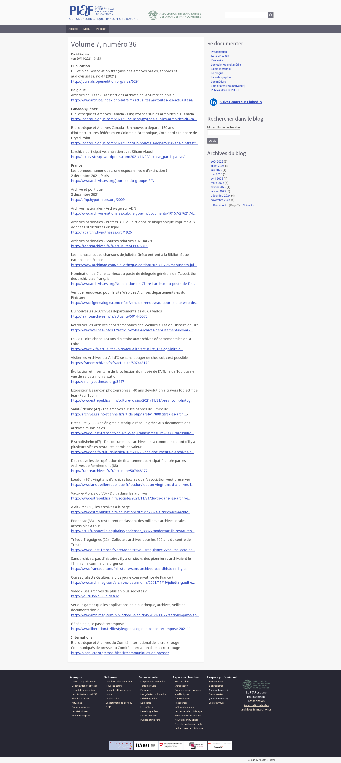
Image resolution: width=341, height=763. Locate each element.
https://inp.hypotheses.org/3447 (97, 381)
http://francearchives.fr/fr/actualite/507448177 (109, 470)
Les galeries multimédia (226, 64)
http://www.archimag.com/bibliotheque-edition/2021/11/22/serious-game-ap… (135, 615)
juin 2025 (216, 170)
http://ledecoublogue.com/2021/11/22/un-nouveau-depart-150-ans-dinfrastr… (134, 143)
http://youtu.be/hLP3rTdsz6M (95, 596)
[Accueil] (93, 10)
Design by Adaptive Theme (261, 759)
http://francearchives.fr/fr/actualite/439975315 (109, 245)
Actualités (77, 702)
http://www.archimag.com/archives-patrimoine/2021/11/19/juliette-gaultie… (133, 582)
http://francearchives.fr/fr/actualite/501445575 (109, 316)
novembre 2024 (220, 200)
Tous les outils (220, 56)
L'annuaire (217, 60)
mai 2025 (216, 174)
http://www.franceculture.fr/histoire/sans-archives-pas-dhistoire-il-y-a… (129, 568)
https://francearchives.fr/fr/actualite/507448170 (110, 362)
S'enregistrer (216, 685)
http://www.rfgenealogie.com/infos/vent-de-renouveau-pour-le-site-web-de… (134, 302)
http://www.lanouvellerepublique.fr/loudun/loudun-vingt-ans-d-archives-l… (132, 484)
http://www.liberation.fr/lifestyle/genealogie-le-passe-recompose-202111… (132, 628)
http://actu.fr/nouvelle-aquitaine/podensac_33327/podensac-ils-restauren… (132, 530)
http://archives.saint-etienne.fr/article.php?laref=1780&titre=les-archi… (129, 414)
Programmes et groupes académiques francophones (188, 694)
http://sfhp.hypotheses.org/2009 (98, 199)
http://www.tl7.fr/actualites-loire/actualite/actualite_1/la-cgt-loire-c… (127, 348)
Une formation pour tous (119, 681)
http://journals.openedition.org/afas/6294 (105, 81)
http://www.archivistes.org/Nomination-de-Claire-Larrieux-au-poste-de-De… (133, 283)
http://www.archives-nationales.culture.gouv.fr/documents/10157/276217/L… (134, 213)
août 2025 (217, 161)
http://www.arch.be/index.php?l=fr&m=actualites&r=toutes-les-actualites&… (133, 100)
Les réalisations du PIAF (84, 694)
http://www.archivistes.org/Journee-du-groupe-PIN (112, 180)
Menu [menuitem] (86, 28)
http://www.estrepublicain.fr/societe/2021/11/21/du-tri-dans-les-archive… (131, 498)
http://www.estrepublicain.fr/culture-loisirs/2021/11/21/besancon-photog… (132, 400)
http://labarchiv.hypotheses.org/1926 (101, 232)
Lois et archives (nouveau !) (228, 86)
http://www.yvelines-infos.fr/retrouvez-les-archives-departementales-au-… (132, 330)
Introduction (181, 685)
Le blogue (217, 73)
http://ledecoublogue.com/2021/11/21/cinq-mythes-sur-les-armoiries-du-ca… (134, 118)
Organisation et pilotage (85, 685)
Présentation (219, 52)
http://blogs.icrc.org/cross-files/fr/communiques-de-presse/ (120, 652)
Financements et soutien (188, 715)
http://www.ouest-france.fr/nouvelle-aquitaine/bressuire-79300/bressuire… (132, 433)
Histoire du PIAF (80, 698)
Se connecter (216, 694)
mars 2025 (217, 183)
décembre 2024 (221, 195)
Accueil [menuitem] (73, 28)
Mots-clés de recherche (223, 127)
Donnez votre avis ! (82, 707)
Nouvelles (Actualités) (186, 719)
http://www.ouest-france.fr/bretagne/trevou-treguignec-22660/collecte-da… (133, 549)
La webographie (221, 77)
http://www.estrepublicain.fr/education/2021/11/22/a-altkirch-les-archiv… (130, 512)
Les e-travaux (216, 702)
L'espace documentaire (152, 681)
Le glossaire (112, 698)
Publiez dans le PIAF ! (225, 90)
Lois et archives (148, 715)
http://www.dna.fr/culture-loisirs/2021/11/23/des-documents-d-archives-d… (132, 452)
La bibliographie (221, 69)
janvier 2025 (218, 191)
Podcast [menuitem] (101, 28)
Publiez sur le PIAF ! (150, 719)
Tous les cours (114, 685)
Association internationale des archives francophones (256, 705)
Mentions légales (81, 715)
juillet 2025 (217, 166)
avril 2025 (217, 178)
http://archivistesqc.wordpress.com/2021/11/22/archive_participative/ (128, 156)
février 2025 (218, 187)
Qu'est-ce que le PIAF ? (84, 681)
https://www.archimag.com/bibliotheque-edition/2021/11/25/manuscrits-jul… (134, 264)
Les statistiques (80, 711)
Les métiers (218, 81)
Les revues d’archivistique (188, 711)
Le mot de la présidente (84, 690)
